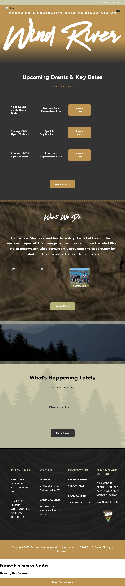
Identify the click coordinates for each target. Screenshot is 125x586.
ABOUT (105, 2)
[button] (118, 10)
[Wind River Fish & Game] (11, 13)
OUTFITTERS (18, 517)
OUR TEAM (17, 483)
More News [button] (62, 433)
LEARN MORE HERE (107, 502)
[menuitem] (105, 2)
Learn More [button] (80, 110)
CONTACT (115, 2)
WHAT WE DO (19, 479)
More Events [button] (62, 184)
